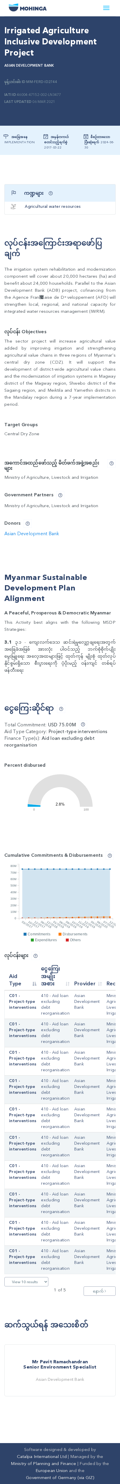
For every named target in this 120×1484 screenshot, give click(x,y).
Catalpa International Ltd (42, 1456)
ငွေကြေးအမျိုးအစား (50, 976)
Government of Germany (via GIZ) (60, 1477)
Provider (85, 983)
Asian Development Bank (29, 65)
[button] (51, 193)
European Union (52, 1470)
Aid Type (15, 980)
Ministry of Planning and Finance (43, 1463)
